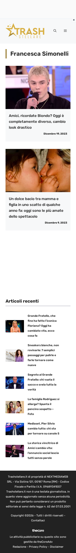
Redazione (19, 546)
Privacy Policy (38, 546)
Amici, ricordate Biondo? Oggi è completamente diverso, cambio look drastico (37, 121)
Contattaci (38, 520)
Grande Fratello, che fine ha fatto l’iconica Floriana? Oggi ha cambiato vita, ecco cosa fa (42, 325)
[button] (55, 30)
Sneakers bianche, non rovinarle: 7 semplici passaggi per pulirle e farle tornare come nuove (43, 355)
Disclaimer (56, 546)
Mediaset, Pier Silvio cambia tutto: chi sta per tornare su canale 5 (43, 428)
